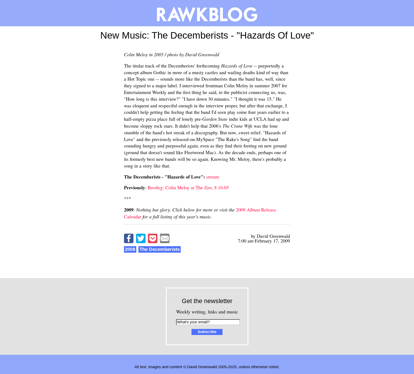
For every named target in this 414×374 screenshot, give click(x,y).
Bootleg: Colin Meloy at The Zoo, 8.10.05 (187, 187)
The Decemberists (160, 249)
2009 (130, 249)
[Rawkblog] (207, 13)
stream (212, 177)
